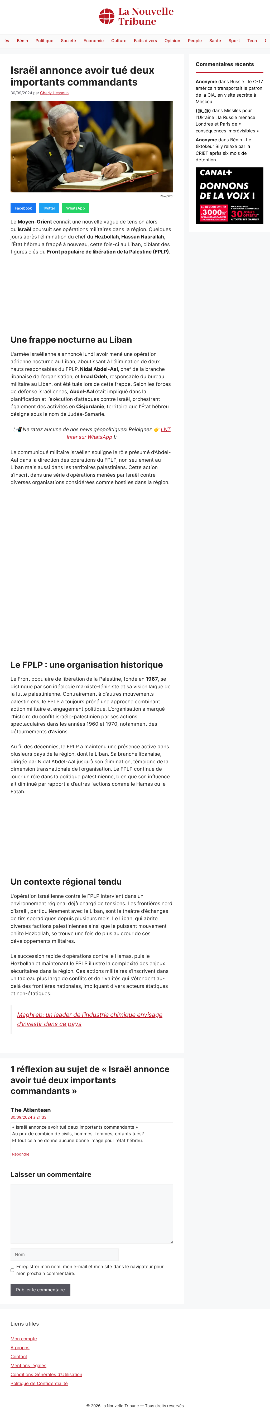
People (195, 40)
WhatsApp (75, 208)
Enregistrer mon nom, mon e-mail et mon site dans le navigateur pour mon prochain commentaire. (89, 1270)
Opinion (172, 40)
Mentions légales (28, 1365)
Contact (19, 1356)
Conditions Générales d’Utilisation (46, 1374)
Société (68, 40)
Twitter (49, 208)
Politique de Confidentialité (39, 1383)
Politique (44, 40)
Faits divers (145, 40)
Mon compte (24, 1338)
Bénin (22, 40)
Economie (94, 40)
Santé (215, 40)
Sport (234, 40)
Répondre (20, 1154)
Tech (252, 40)
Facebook (23, 208)
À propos (20, 1347)
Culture (118, 40)
